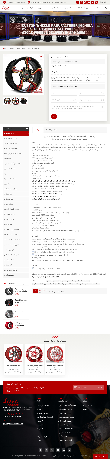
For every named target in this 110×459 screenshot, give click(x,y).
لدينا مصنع (30, 8)
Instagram (52, 450)
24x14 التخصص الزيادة (64, 284)
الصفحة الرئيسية (43, 405)
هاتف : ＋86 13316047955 (16, 2)
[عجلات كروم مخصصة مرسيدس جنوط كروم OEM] (9, 314)
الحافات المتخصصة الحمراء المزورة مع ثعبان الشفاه (34, 365)
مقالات (39, 433)
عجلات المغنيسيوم (10, 169)
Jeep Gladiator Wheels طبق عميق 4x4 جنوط (21, 301)
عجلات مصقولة (9, 174)
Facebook (40, 450)
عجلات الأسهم (63, 436)
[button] (26, 284)
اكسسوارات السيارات (45, 417)
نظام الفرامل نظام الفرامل (13, 255)
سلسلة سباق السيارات (12, 240)
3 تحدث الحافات (64, 425)
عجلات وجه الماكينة (10, 189)
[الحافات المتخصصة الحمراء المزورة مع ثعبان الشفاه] (34, 354)
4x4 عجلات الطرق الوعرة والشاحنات (13, 155)
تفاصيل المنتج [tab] (38, 130)
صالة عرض (68, 8)
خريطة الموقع (42, 436)
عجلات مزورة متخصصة (21, 48)
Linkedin (64, 450)
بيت (22, 8)
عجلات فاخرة (56, 8)
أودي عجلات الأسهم (65, 433)
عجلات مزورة (42, 8)
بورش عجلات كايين (65, 409)
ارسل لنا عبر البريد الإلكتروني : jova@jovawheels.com (49, 2)
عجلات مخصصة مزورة (66, 417)
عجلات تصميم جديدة (11, 234)
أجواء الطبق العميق (65, 440)
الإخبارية (40, 421)
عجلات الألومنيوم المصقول (67, 405)
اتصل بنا (97, 8)
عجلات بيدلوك (9, 199)
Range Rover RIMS (66, 429)
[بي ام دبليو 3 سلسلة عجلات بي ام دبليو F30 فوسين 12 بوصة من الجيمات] (9, 291)
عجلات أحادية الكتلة (10, 138)
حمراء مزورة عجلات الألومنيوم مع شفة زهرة (55, 365)
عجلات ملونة (8, 194)
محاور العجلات (42, 413)
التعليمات (40, 425)
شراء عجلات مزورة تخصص (55, 281)
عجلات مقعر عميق (64, 413)
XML (39, 440)
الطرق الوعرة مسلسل (11, 245)
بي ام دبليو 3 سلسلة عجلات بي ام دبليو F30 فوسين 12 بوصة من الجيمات (21, 290)
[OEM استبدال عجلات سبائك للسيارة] (9, 325)
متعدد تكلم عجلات (64, 421)
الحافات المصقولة (10, 179)
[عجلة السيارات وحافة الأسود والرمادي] (14, 354)
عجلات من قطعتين (10, 143)
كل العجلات (8, 265)
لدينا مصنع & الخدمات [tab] (51, 130)
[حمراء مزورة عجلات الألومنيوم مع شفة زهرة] (55, 354)
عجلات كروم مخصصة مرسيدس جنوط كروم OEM (20, 312)
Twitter (69, 450)
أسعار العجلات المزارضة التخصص (77, 281)
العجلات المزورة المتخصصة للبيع (44, 284)
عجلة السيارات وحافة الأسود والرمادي (13, 365)
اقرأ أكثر (17, 294)
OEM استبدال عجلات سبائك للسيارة (19, 324)
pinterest (46, 450)
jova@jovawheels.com (13, 423)
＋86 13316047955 (12, 416)
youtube (58, 450)
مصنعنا (39, 409)
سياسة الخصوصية (73, 456)
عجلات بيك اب (9, 260)
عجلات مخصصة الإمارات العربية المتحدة (86, 284)
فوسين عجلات (9, 250)
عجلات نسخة (8, 224)
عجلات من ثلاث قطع (11, 148)
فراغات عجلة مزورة (11, 270)
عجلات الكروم (9, 184)
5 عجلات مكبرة (9, 214)
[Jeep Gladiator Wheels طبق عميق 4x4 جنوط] (9, 302)
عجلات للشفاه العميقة (11, 209)
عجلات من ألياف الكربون (12, 163)
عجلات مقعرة (8, 204)
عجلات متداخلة (9, 219)
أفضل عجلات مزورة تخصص (68, 86)
